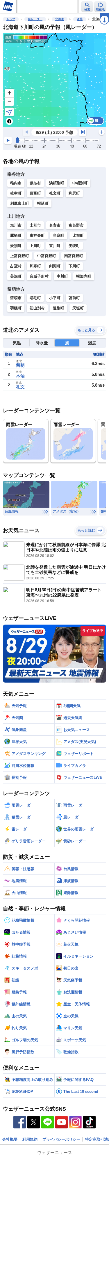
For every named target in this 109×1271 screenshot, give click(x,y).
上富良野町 (19, 256)
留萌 (20, 365)
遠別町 (58, 308)
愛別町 (16, 245)
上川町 (35, 245)
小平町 (54, 298)
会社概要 (9, 1139)
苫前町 (74, 298)
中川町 (62, 276)
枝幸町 (16, 193)
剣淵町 (54, 266)
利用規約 (29, 1139)
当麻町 (58, 235)
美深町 (16, 276)
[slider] (17, 140)
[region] (54, 80)
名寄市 (54, 225)
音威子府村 (39, 276)
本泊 (20, 376)
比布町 (78, 235)
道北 (80, 19)
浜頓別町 (56, 183)
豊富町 (35, 193)
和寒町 (35, 266)
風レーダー (35, 19)
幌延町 (43, 203)
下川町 (74, 266)
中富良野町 (46, 256)
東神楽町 (37, 235)
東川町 (54, 245)
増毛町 (35, 298)
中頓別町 (79, 183)
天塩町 (78, 308)
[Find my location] (9, 112)
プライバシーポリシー (61, 1139)
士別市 (35, 225)
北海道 (59, 19)
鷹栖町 (16, 235)
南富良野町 (73, 256)
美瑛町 (74, 245)
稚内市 (16, 183)
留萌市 (16, 298)
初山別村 (37, 308)
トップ (10, 19)
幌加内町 (83, 276)
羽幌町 (16, 308)
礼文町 (54, 193)
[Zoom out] (9, 101)
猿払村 (35, 183)
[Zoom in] (9, 93)
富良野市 (76, 225)
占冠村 (16, 266)
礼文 (20, 387)
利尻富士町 (19, 203)
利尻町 (74, 193)
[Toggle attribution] (9, 121)
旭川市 (16, 225)
